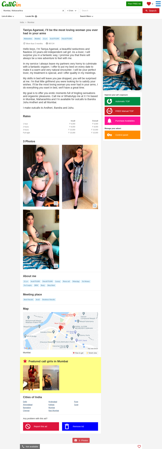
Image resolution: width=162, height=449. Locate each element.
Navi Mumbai (54, 411)
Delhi (25, 402)
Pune (76, 402)
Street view (91, 353)
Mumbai (52, 408)
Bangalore (27, 408)
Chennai (26, 411)
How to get (78, 353)
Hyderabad (53, 402)
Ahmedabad (27, 405)
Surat (76, 405)
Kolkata (51, 405)
